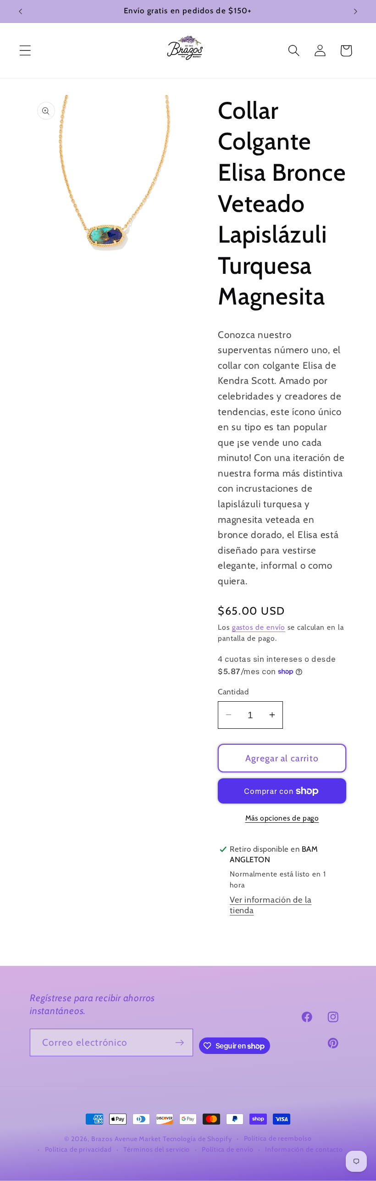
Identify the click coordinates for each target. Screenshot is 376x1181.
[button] (25, 51)
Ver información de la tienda (270, 904)
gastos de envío (259, 627)
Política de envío (227, 1149)
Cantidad (233, 691)
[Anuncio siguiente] (356, 11)
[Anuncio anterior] (20, 11)
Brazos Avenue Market (127, 1139)
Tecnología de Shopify (197, 1139)
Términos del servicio (156, 1149)
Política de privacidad (78, 1149)
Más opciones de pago (282, 818)
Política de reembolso (278, 1138)
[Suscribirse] (179, 1043)
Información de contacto (304, 1149)
